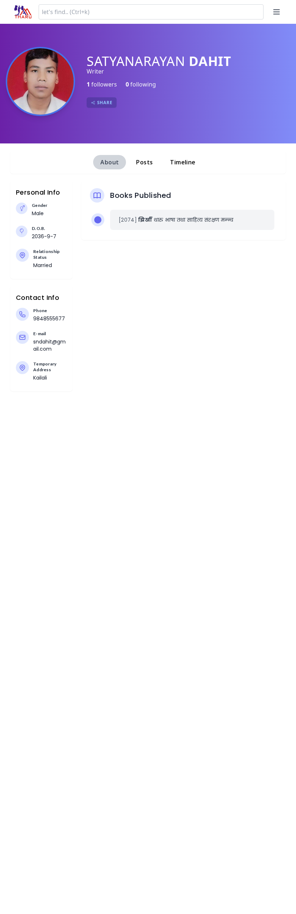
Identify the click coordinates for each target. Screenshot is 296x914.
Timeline (182, 162)
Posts (144, 162)
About (109, 162)
